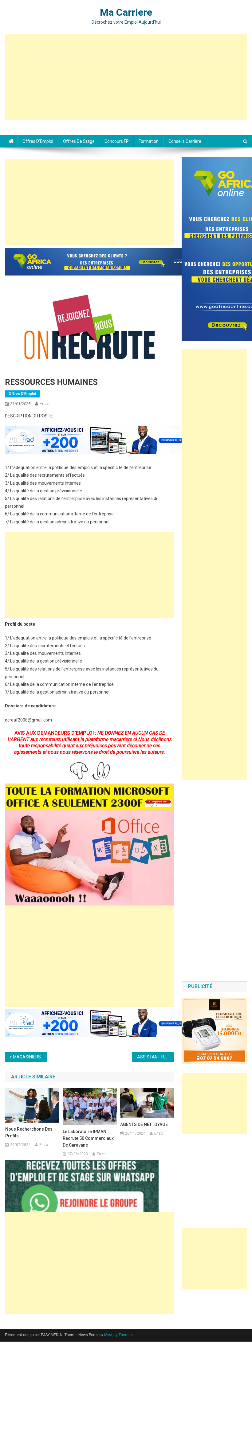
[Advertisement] (126, 77)
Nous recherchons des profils (29, 1132)
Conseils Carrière (184, 141)
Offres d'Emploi (22, 394)
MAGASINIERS (27, 1056)
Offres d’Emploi (37, 141)
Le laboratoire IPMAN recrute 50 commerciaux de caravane (88, 1138)
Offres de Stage (79, 141)
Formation (149, 141)
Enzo (44, 403)
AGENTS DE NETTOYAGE (144, 1124)
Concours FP (116, 141)
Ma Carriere (126, 12)
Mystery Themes (118, 1335)
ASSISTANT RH (152, 1056)
